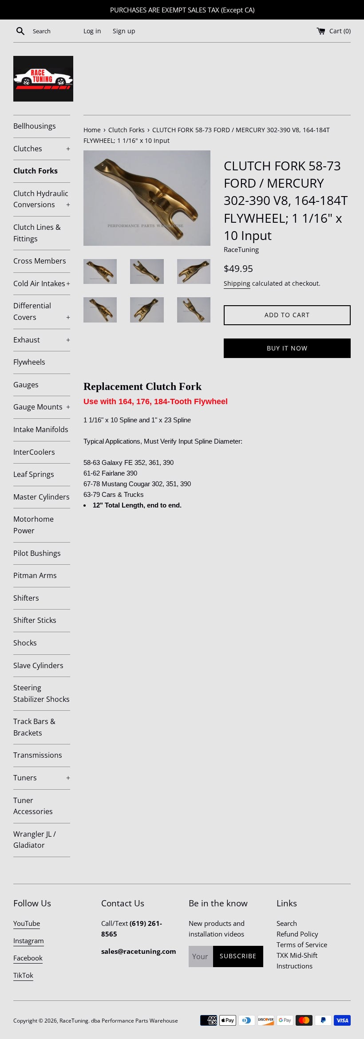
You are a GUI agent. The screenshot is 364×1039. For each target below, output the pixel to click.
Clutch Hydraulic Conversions (41, 199)
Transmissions (37, 755)
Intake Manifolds (40, 429)
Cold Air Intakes (41, 283)
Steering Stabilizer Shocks (41, 693)
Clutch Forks (35, 171)
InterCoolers (34, 452)
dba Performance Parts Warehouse (134, 1020)
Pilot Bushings (37, 553)
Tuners (41, 778)
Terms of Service (302, 944)
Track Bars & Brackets (34, 727)
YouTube (26, 923)
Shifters (26, 598)
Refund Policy (297, 933)
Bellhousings (34, 126)
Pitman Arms (35, 575)
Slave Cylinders (38, 665)
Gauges (26, 385)
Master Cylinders (41, 497)
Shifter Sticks (34, 620)
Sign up (124, 31)
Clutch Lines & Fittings (37, 233)
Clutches (41, 148)
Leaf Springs (33, 474)
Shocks (25, 643)
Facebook (28, 957)
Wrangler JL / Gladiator (34, 839)
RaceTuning (73, 1020)
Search (287, 923)
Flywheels (29, 362)
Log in (92, 31)
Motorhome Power (33, 524)
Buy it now (287, 348)
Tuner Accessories (33, 806)
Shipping (237, 283)
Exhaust (41, 340)
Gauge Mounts (41, 407)
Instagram (28, 940)
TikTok (23, 975)
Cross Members (39, 261)
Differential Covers (41, 311)
